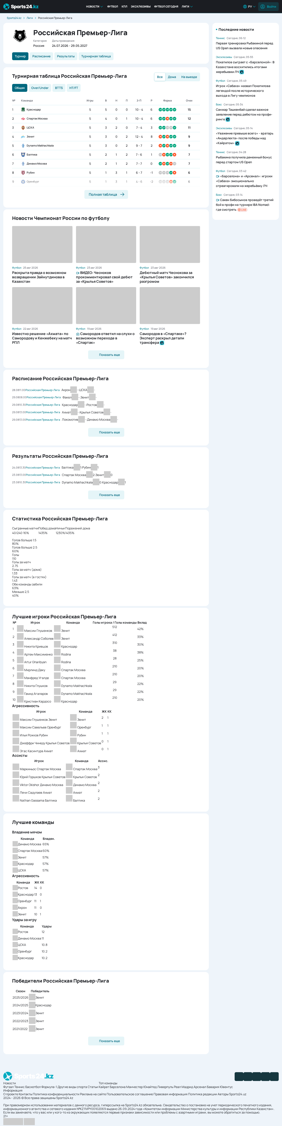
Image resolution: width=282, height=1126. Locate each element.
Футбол (112, 6)
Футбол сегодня (166, 6)
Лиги (185, 6)
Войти (271, 6)
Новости (92, 6)
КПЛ (124, 6)
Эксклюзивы (141, 6)
